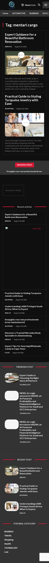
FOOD (7, 353)
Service (8, 47)
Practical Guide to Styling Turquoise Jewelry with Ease (23, 99)
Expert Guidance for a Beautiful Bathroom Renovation (20, 38)
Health (8, 313)
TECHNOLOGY (25, 384)
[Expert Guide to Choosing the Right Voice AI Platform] (12, 378)
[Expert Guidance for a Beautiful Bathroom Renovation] (24, 63)
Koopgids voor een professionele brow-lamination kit (22, 320)
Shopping (9, 109)
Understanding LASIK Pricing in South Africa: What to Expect (23, 307)
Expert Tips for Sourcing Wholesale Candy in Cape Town (23, 347)
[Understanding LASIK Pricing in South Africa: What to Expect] (12, 506)
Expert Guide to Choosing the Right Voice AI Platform (29, 378)
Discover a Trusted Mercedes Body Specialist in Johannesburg (23, 334)
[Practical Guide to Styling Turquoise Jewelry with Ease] (24, 125)
